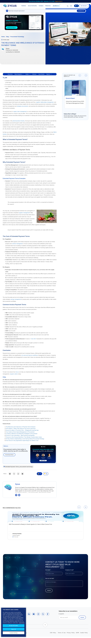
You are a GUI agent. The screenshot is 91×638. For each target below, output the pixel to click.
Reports (48, 74)
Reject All (13, 629)
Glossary (34, 74)
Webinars (6, 446)
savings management (15, 299)
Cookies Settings (14, 632)
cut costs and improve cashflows (29, 355)
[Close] (24, 609)
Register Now (58, 1)
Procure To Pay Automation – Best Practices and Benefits (20, 435)
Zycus (17, 372)
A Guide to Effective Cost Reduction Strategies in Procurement (21, 433)
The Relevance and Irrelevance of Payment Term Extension (20, 426)
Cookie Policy (21, 622)
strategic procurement (22, 106)
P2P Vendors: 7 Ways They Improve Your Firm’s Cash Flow (21, 428)
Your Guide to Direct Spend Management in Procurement (20, 432)
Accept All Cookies (13, 625)
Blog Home (10, 74)
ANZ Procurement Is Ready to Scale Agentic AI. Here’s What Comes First (30, 524)
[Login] (71, 6)
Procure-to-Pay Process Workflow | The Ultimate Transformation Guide (24, 437)
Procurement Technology (17, 36)
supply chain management (20, 111)
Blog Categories (18, 74)
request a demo (14, 374)
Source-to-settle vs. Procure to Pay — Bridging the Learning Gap (22, 430)
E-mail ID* (61, 614)
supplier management (24, 212)
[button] (80, 75)
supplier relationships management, (45, 102)
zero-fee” (33, 338)
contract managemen (17, 243)
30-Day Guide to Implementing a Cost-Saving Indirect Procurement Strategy (25, 438)
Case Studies (41, 74)
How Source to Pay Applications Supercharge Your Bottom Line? (22, 440)
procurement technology (26, 466)
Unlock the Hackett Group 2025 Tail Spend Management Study (75, 103)
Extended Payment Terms (12, 466)
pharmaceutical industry (19, 120)
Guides (27, 74)
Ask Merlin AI (81, 10)
